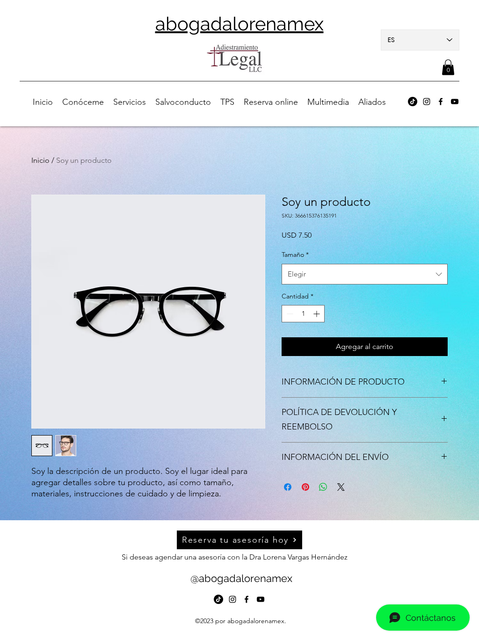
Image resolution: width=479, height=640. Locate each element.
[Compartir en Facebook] (287, 487)
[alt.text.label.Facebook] (440, 101)
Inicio (40, 160)
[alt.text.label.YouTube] (454, 101)
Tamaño (295, 254)
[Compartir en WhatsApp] (323, 487)
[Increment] (317, 313)
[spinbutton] (303, 313)
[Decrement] (289, 313)
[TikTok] (412, 101)
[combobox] (365, 274)
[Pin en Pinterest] (305, 487)
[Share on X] (341, 487)
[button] (448, 67)
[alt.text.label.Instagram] (426, 101)
